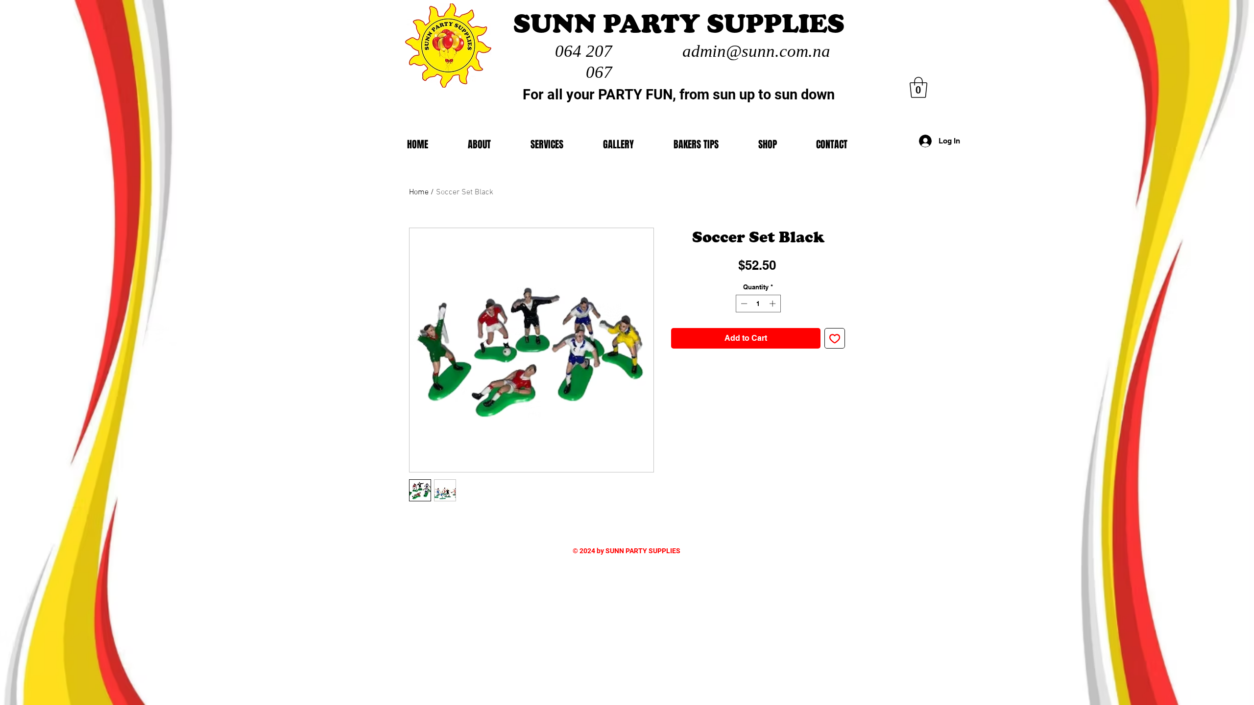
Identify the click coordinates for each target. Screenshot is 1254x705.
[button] (767, 144)
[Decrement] (743, 303)
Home (419, 192)
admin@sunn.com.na (756, 51)
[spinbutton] (758, 303)
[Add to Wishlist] (834, 338)
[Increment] (773, 303)
